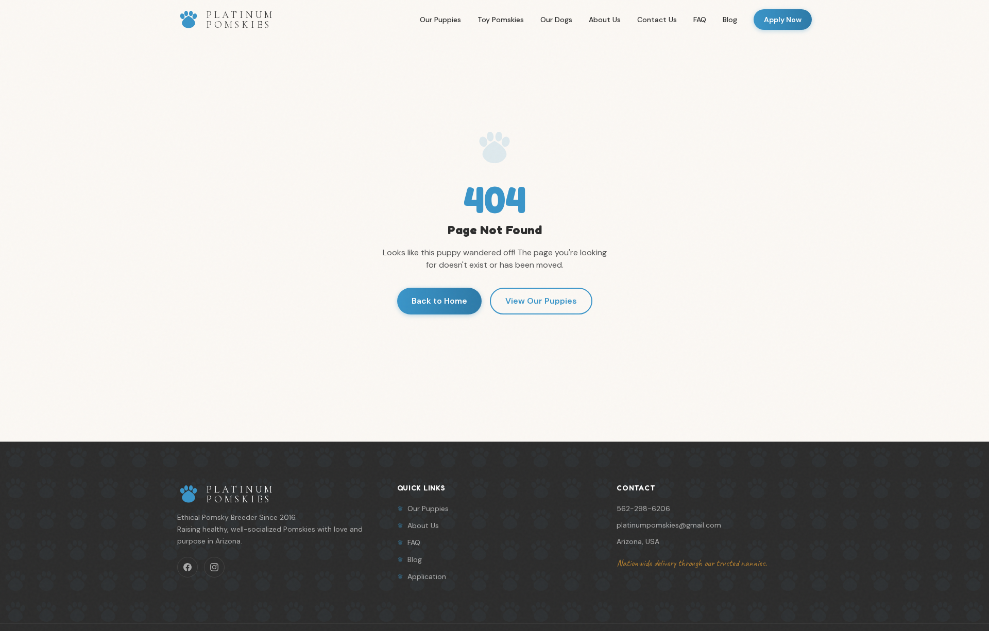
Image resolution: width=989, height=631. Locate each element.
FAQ (699, 19)
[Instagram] (214, 567)
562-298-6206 (643, 508)
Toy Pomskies (501, 19)
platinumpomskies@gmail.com (669, 525)
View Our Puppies (541, 300)
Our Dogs (556, 19)
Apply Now (783, 19)
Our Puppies (440, 19)
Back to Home (439, 300)
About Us (605, 19)
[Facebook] (187, 567)
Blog (730, 19)
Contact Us (657, 19)
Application (426, 576)
